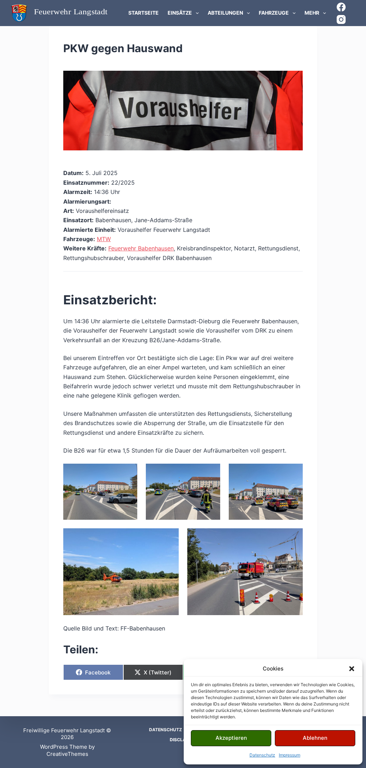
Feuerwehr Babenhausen (141, 248)
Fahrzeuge (274, 13)
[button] (351, 668)
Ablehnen (315, 737)
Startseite (143, 13)
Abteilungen (225, 13)
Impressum (289, 755)
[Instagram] (341, 19)
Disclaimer (183, 739)
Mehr (312, 13)
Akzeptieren (231, 737)
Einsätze (180, 13)
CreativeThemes (67, 753)
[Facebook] (341, 7)
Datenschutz (262, 755)
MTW (104, 239)
